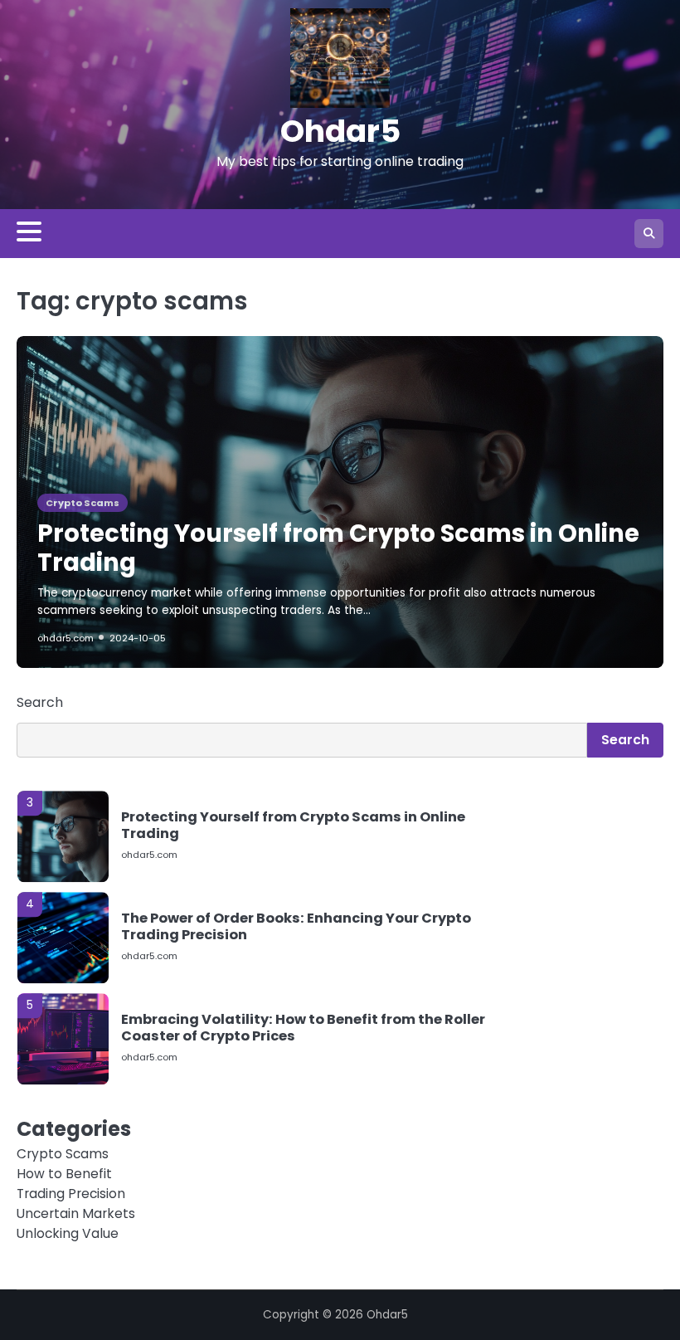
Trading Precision (71, 1193)
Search (40, 702)
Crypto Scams (82, 502)
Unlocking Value (68, 1233)
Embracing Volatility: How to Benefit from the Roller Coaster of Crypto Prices (303, 1022)
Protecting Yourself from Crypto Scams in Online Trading (338, 547)
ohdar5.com (65, 638)
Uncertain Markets (76, 1213)
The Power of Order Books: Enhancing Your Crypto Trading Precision (296, 920)
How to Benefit (64, 1173)
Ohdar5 (340, 131)
